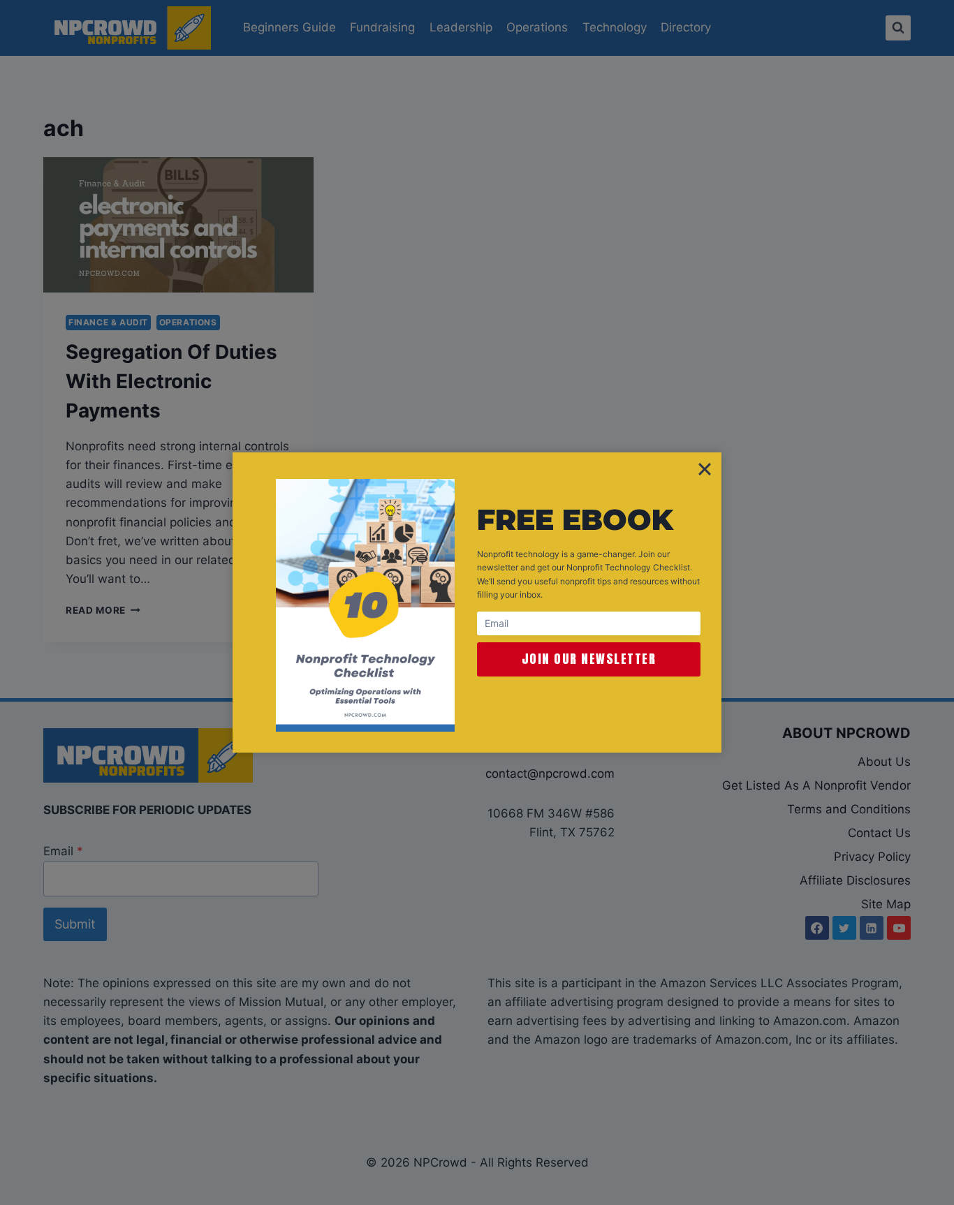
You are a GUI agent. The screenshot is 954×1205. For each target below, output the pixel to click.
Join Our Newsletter (589, 658)
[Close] (704, 469)
